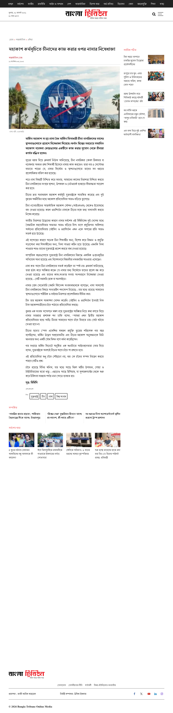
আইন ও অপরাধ (56, 3)
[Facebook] (134, 694)
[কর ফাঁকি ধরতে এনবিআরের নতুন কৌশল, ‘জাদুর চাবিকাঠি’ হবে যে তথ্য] (144, 117)
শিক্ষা (153, 3)
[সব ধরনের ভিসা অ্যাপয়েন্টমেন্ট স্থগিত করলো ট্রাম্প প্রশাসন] (102, 417)
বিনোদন (121, 3)
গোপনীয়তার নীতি (75, 685)
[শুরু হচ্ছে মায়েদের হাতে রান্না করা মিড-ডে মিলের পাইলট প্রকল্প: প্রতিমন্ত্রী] (107, 447)
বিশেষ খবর (94, 3)
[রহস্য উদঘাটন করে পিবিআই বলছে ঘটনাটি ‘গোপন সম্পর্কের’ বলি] (144, 99)
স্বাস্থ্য (162, 3)
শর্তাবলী (88, 685)
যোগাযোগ (61, 685)
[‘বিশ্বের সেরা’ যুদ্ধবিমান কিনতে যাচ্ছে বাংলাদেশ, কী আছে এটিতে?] (64, 417)
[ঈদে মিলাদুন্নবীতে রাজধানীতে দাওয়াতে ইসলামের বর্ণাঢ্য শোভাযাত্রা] (50, 447)
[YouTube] (149, 694)
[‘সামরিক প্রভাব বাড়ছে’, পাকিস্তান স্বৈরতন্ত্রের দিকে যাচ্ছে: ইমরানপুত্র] (26, 417)
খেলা (131, 3)
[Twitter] (141, 694)
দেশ (69, 3)
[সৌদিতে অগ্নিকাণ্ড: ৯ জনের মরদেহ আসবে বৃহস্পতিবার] (79, 447)
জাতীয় (30, 3)
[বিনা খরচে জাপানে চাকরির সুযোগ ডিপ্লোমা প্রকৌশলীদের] (144, 62)
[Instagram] (161, 694)
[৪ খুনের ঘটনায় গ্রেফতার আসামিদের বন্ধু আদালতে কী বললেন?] (21, 447)
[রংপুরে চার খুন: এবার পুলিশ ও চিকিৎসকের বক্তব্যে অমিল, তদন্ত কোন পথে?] (144, 80)
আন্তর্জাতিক (80, 3)
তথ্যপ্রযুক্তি (142, 3)
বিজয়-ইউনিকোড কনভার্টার (105, 685)
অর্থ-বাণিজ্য (108, 3)
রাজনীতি (41, 3)
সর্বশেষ (20, 3)
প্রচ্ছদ (10, 3)
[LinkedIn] (155, 694)
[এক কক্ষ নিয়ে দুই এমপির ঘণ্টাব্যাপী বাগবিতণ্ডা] (144, 133)
